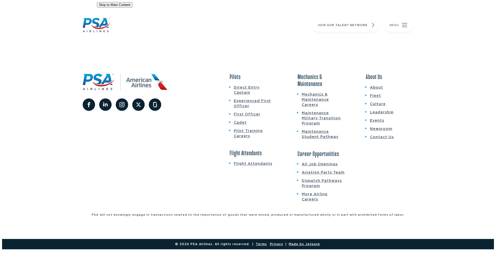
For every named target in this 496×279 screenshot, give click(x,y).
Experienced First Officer (252, 103)
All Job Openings (320, 164)
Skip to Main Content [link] (114, 5)
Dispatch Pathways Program (322, 183)
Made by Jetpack (304, 244)
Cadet (240, 122)
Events (377, 120)
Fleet (375, 96)
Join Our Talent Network (342, 25)
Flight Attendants (253, 163)
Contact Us (382, 137)
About (376, 87)
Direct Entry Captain (247, 90)
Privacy (276, 244)
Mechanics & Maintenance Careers (315, 99)
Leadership (381, 112)
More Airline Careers (315, 196)
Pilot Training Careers (248, 133)
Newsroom (381, 129)
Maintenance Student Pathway (320, 134)
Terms (261, 244)
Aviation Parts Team (323, 172)
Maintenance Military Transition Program (321, 118)
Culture (378, 104)
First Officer (247, 114)
